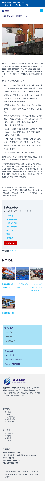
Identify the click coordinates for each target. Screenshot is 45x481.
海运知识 (8, 332)
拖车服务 (9, 234)
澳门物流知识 (10, 341)
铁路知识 (13, 251)
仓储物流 (8, 438)
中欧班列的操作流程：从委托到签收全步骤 (36, 287)
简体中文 (8, 5)
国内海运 (8, 412)
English (18, 5)
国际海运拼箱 (11, 219)
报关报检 (9, 230)
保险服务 (9, 238)
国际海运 (9, 216)
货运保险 (8, 440)
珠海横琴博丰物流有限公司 (23, 472)
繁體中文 (29, 5)
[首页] (6, 10)
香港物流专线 (11, 223)
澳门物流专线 (11, 227)
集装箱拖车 (9, 433)
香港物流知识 (10, 337)
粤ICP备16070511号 (26, 474)
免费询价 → (10, 243)
